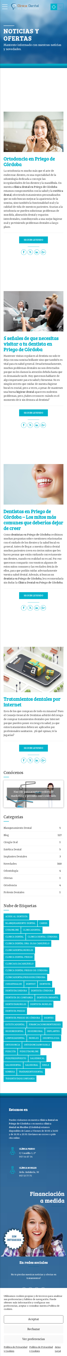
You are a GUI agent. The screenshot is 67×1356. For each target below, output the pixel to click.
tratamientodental (31, 1072)
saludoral (31, 1065)
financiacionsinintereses (45, 1024)
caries (43, 923)
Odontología (11, 870)
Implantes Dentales (15, 856)
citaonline (12, 930)
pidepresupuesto (15, 1058)
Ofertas (8, 878)
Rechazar (33, 1329)
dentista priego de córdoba (22, 1018)
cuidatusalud (13, 984)
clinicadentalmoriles (19, 950)
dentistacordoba (16, 990)
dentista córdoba (42, 990)
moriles (34, 1038)
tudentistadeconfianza (20, 1078)
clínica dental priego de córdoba (26, 970)
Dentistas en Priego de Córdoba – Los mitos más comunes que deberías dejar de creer (33, 519)
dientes (49, 1018)
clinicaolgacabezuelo (19, 963)
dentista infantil (48, 997)
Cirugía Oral (11, 842)
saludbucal (37, 1058)
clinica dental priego (19, 957)
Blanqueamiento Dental (18, 828)
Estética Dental (12, 849)
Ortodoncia (10, 885)
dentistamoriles (15, 1004)
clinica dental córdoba (42, 937)
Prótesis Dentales (14, 892)
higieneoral (35, 1031)
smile (45, 1065)
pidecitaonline (29, 1051)
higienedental (14, 1031)
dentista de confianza (19, 997)
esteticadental (15, 1024)
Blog (6, 835)
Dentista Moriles (41, 1004)
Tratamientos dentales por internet (32, 701)
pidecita (10, 1051)
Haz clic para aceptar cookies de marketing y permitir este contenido (33, 793)
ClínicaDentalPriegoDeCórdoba (25, 977)
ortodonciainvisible (37, 1045)
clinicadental (32, 930)
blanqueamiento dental (20, 923)
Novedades (10, 863)
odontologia (51, 1038)
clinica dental (14, 937)
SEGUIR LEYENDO (33, 239)
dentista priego (15, 1011)
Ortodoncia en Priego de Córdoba (29, 161)
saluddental (13, 1065)
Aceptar (33, 1319)
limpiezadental (15, 1038)
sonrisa (10, 1072)
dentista (44, 984)
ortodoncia (12, 1045)
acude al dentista (16, 916)
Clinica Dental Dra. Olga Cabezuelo (27, 943)
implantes (53, 1031)
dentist (31, 984)
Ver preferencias (33, 1339)
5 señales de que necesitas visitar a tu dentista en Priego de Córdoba (31, 344)
